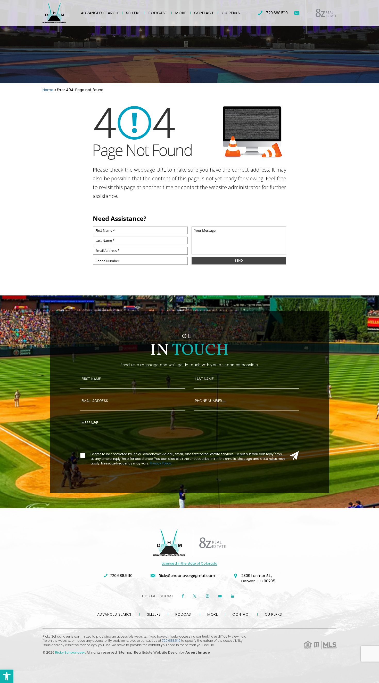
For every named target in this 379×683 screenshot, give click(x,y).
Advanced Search (99, 12)
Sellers (133, 12)
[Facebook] (183, 596)
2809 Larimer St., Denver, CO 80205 (258, 578)
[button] (6, 676)
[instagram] (207, 596)
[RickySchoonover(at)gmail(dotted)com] (296, 13)
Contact (204, 12)
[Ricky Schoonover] (54, 13)
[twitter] (195, 596)
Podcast (158, 12)
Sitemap (125, 652)
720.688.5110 (277, 12)
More (180, 12)
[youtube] (220, 596)
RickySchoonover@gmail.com (186, 575)
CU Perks (231, 12)
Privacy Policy (160, 463)
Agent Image (197, 652)
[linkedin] (232, 596)
